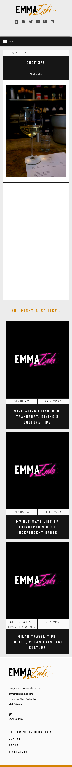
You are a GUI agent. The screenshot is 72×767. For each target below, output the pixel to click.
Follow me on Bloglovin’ (31, 731)
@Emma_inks (16, 718)
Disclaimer (18, 751)
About (14, 745)
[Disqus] (36, 238)
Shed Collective (28, 699)
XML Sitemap (16, 704)
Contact (16, 738)
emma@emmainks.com (21, 693)
